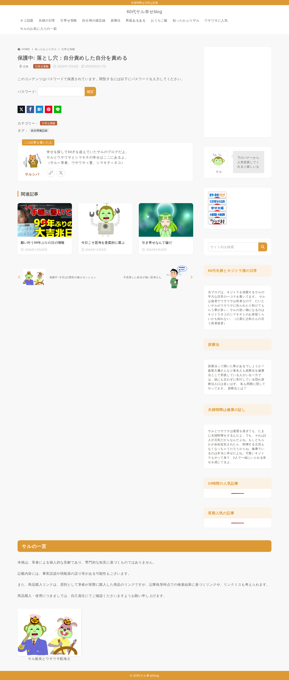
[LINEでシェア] (57, 109)
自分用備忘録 (39, 130)
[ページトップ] (279, 670)
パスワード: (27, 91)
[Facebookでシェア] (30, 109)
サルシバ (32, 174)
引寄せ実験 (68, 49)
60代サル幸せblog (144, 11)
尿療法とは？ (237, 388)
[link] (51, 172)
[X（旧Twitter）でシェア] (21, 109)
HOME (26, 49)
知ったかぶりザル (45, 49)
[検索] (262, 246)
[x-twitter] (61, 172)
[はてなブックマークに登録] (39, 109)
